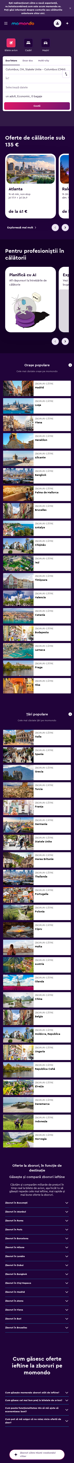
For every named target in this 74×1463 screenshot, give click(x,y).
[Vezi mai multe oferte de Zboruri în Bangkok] (67, 1274)
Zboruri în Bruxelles (16, 1328)
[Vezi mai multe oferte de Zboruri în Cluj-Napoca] (67, 1283)
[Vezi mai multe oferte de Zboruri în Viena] (67, 1310)
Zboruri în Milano (14, 1247)
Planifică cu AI (22, 275)
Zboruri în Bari (13, 1319)
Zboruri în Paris (13, 1229)
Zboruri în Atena (14, 1301)
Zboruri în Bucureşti (16, 1203)
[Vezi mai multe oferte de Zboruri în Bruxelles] (67, 1328)
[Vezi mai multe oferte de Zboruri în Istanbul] (67, 1212)
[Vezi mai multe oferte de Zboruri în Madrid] (67, 1292)
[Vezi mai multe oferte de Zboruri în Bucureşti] (67, 1203)
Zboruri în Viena (14, 1310)
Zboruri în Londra (15, 1256)
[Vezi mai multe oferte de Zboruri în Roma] (67, 1221)
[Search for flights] (11, 42)
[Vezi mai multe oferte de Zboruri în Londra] (67, 1256)
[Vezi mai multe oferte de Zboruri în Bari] (67, 1319)
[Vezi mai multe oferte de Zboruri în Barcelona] (67, 1238)
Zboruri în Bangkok (16, 1274)
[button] (70, 8)
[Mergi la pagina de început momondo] (23, 23)
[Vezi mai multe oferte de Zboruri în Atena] (67, 1301)
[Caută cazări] (28, 42)
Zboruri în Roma (14, 1221)
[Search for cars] (45, 42)
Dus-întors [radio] (11, 61)
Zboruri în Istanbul (15, 1212)
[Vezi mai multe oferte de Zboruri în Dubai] (67, 1265)
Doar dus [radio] (28, 61)
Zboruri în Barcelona (16, 1238)
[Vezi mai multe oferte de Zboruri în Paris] (67, 1230)
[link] (21, 227)
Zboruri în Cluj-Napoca (18, 1283)
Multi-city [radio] (43, 61)
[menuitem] (11, 45)
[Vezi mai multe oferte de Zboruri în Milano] (67, 1247)
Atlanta (16, 189)
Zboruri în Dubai (14, 1265)
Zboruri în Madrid (15, 1292)
